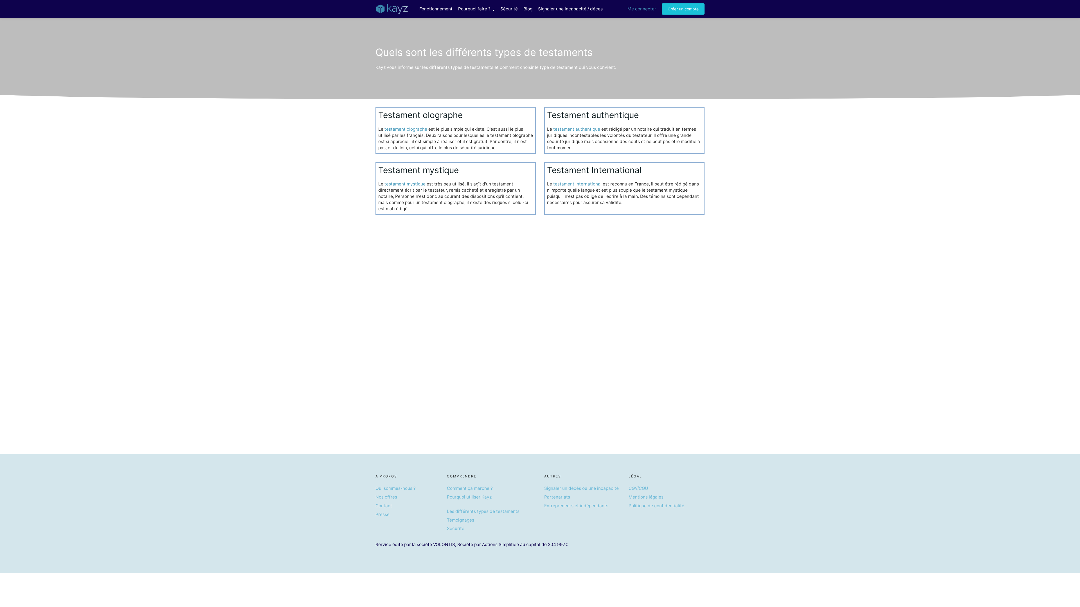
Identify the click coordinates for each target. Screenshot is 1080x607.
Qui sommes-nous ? (395, 488)
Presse (382, 514)
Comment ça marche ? (470, 488)
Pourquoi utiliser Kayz (469, 497)
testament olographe (405, 129)
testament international (577, 184)
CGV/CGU (638, 488)
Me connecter (641, 9)
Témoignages (460, 520)
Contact (383, 505)
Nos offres (386, 497)
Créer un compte (683, 8)
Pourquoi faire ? (474, 9)
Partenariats (557, 497)
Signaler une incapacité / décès (570, 9)
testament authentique (576, 129)
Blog (527, 9)
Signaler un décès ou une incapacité (581, 488)
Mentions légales (646, 497)
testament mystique (405, 184)
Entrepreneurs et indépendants (576, 505)
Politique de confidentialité (656, 505)
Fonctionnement (436, 9)
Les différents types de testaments (483, 511)
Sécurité (509, 9)
